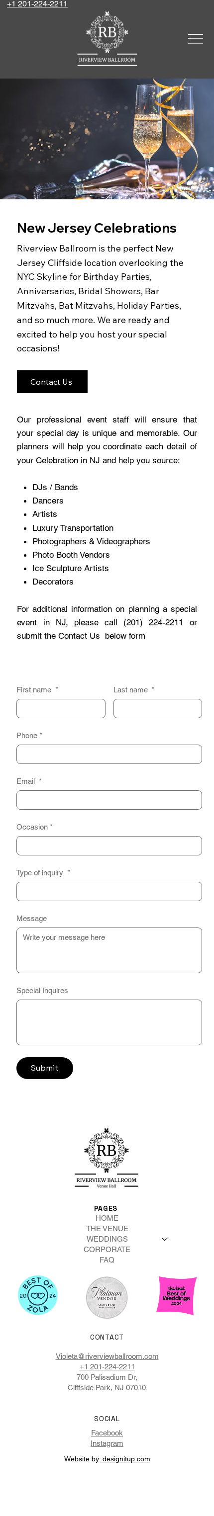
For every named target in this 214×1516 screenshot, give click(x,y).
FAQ (107, 1260)
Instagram (107, 1443)
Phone (29, 735)
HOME (107, 1218)
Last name (134, 689)
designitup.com (125, 1459)
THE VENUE (107, 1228)
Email (29, 781)
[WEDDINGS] (165, 1239)
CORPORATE (107, 1249)
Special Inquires (42, 990)
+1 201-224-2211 (107, 1366)
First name (37, 689)
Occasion (34, 827)
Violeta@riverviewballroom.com (107, 1356)
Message (31, 918)
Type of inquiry (43, 872)
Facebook (107, 1433)
